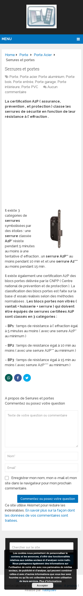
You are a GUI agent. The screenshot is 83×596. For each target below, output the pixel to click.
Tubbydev (49, 590)
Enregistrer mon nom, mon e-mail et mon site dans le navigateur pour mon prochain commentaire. (41, 483)
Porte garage (45, 82)
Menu (7, 39)
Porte (13, 77)
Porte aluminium (51, 77)
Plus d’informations (50, 581)
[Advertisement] (41, 165)
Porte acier (28, 77)
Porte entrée (23, 82)
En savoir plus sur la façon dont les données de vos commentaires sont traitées (40, 515)
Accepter (42, 585)
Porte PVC (29, 87)
